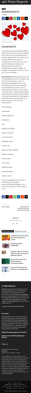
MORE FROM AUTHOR (20, 231)
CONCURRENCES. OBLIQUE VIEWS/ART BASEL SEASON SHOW (23, 208)
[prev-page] (3, 275)
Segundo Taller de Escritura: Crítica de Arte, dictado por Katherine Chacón (20, 253)
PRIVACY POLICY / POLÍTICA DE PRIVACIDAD (15, 384)
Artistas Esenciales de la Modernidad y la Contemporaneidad (19, 261)
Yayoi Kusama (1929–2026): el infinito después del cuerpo (19, 237)
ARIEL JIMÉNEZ (6, 207)
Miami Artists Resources (12, 388)
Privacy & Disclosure (17, 383)
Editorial (5, 14)
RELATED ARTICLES (8, 231)
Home (3, 6)
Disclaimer (25, 386)
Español (14, 6)
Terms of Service (17, 386)
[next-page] (5, 275)
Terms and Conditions (7, 386)
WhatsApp (4, 351)
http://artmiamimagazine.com (15, 220)
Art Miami (8, 6)
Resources (22, 388)
